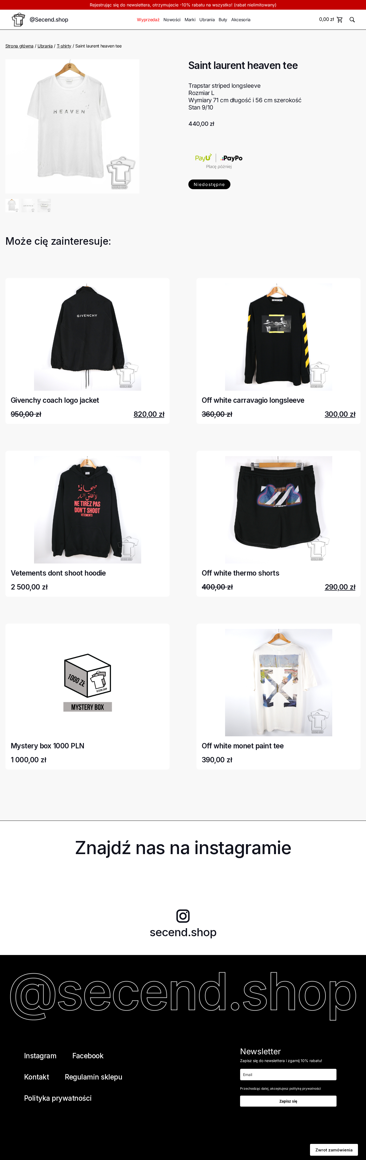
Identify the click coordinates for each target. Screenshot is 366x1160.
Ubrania (207, 19)
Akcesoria (241, 19)
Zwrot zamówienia (334, 1149)
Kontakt (36, 1077)
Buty (223, 19)
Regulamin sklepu (93, 1077)
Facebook (87, 1056)
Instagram (40, 1056)
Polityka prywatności (58, 1098)
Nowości (172, 19)
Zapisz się (288, 1101)
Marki (190, 19)
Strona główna (19, 46)
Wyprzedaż (148, 19)
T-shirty (64, 46)
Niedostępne (209, 184)
